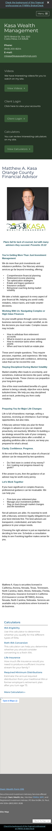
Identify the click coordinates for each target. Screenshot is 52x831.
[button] (42, 13)
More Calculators (14, 692)
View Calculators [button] (17, 149)
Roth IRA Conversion (16, 643)
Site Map (4, 812)
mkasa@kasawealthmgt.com (20, 56)
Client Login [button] (14, 118)
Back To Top (40, 821)
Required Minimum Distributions (23, 672)
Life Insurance (12, 657)
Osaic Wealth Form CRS (12, 789)
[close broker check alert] (48, 2)
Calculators (12, 622)
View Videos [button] (14, 88)
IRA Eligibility (12, 628)
